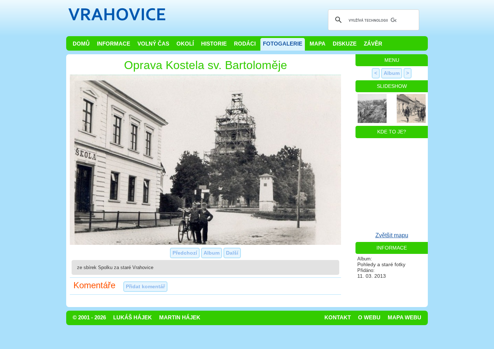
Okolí (185, 44)
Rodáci (245, 44)
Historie (214, 44)
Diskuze (345, 44)
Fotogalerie (282, 44)
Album (212, 253)
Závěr (373, 44)
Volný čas (153, 44)
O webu (369, 317)
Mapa (317, 44)
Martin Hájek (179, 317)
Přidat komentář (145, 286)
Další (232, 253)
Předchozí (185, 253)
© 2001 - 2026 (89, 317)
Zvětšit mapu (391, 235)
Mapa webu (404, 317)
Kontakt (337, 317)
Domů (81, 44)
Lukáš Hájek (132, 317)
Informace (113, 44)
